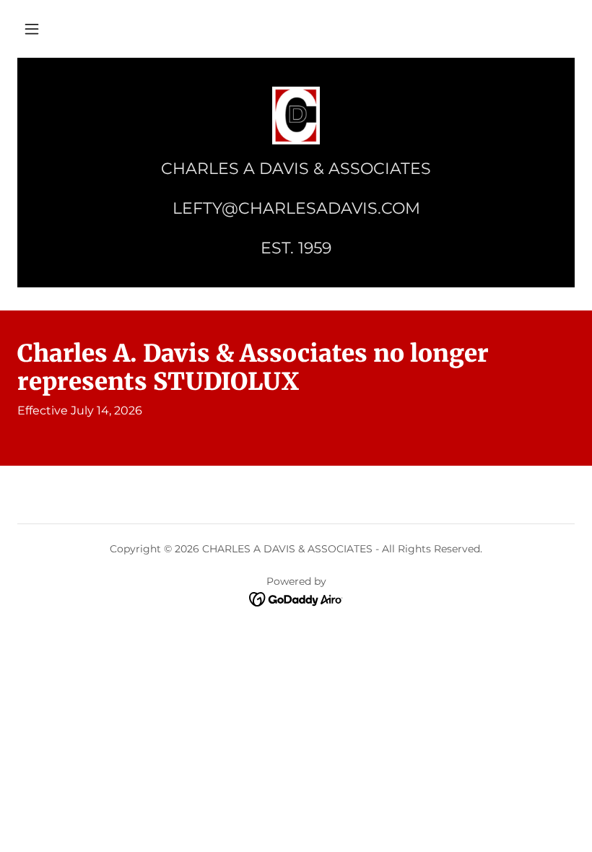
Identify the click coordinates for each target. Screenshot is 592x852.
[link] (296, 115)
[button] (31, 28)
